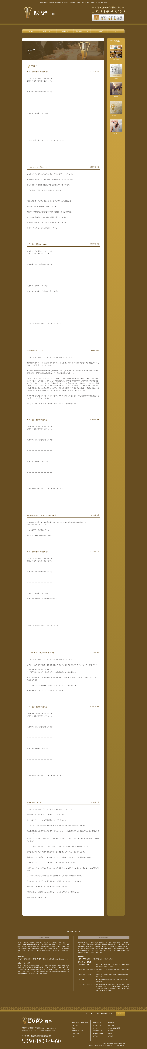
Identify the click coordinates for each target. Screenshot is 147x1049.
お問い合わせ (97, 1023)
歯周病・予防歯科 (98, 1033)
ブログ (116, 31)
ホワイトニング (97, 1031)
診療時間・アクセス (82, 31)
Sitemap (88, 1013)
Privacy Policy (96, 1013)
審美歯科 (95, 1028)
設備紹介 (110, 1031)
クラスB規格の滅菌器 (114, 1028)
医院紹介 (65, 31)
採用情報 (110, 1036)
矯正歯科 (95, 1036)
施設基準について (107, 1013)
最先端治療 (111, 1023)
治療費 (110, 1033)
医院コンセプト (47, 31)
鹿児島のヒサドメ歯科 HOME (30, 31)
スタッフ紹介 (99, 31)
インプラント (97, 1025)
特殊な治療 (111, 1025)
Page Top (120, 1013)
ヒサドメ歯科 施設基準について (40, 535)
